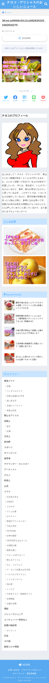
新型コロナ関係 (11, 647)
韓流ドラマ (9, 381)
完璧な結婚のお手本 (15, 396)
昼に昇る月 (11, 401)
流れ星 (10, 584)
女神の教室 (11, 536)
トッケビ (11, 589)
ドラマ (7, 492)
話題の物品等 (10, 625)
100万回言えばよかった (17, 540)
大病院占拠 (11, 545)
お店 (6, 486)
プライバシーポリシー (31, 670)
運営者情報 (31, 674)
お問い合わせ (14, 670)
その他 (7, 641)
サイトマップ (18, 674)
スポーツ (8, 447)
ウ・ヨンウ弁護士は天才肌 (18, 569)
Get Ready (11, 531)
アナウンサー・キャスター (16, 464)
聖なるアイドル (11, 415)
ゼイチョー (11, 516)
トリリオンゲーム (14, 579)
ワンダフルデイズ (14, 391)
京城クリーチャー (14, 406)
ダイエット (11, 630)
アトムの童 (11, 511)
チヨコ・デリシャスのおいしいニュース (25, 4)
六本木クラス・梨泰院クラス (19, 594)
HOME (26, 664)
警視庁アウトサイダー (16, 521)
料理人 (7, 480)
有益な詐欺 (11, 410)
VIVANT (10, 502)
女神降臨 (11, 599)
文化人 (7, 436)
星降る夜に (11, 550)
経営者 (7, 458)
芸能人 (7, 421)
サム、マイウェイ (14, 565)
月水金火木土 (12, 497)
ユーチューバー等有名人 (15, 620)
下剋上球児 (11, 526)
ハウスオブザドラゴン (16, 574)
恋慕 (9, 386)
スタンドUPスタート (16, 555)
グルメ (7, 475)
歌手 (9, 426)
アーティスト (10, 469)
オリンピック (10, 453)
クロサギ (11, 506)
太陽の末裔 (11, 603)
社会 (6, 636)
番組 (6, 608)
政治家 (7, 442)
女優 (9, 431)
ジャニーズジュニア (13, 614)
